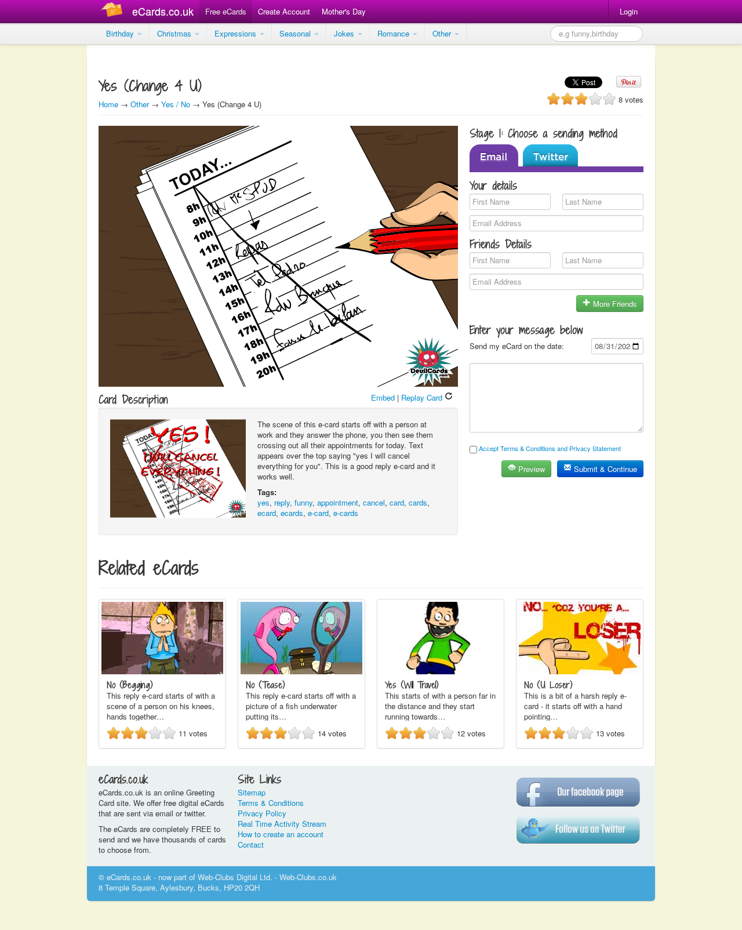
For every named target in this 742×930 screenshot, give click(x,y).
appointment (337, 502)
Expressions (236, 33)
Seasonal (296, 33)
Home (108, 104)
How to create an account (280, 834)
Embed (383, 397)
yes (263, 502)
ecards (292, 512)
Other (442, 33)
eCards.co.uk (163, 11)
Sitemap (251, 792)
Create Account (284, 11)
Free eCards (225, 11)
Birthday (121, 33)
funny (303, 502)
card (397, 502)
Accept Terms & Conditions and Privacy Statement (550, 448)
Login (629, 11)
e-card (318, 512)
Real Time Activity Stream (282, 823)
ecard (266, 512)
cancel (374, 502)
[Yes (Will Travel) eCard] (440, 671)
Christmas (175, 33)
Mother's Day (344, 11)
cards (418, 502)
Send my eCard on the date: (517, 345)
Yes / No (175, 104)
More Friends (614, 303)
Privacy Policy (262, 813)
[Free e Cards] (114, 11)
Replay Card (423, 397)
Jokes (345, 33)
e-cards (345, 512)
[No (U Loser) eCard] (580, 671)
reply (282, 502)
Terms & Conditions (271, 802)
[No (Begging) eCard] (162, 671)
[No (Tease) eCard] (301, 671)
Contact (251, 844)
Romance (394, 33)
